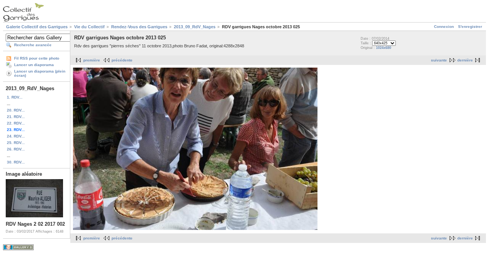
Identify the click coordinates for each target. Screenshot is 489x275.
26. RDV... (16, 149)
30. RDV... (16, 162)
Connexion (444, 26)
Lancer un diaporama (34, 65)
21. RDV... (16, 117)
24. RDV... (16, 136)
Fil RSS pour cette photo (36, 58)
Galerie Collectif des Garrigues (37, 26)
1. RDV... (15, 97)
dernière (465, 60)
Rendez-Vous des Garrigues (139, 26)
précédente (122, 60)
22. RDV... (16, 123)
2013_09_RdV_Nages (194, 26)
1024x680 (383, 48)
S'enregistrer (470, 26)
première (91, 60)
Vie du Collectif (89, 26)
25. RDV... (16, 143)
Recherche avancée (33, 45)
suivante (439, 60)
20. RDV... (16, 110)
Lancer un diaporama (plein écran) (39, 73)
